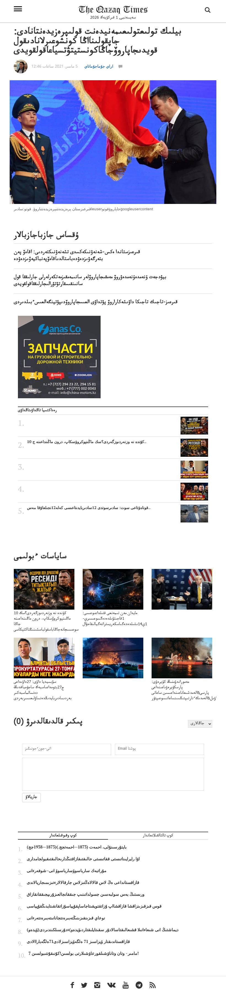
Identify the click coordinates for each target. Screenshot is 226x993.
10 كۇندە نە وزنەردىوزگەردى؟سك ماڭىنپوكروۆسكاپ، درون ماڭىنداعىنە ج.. (86, 441)
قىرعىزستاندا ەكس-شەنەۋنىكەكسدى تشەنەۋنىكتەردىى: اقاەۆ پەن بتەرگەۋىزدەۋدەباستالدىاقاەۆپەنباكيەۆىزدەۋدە (77, 256)
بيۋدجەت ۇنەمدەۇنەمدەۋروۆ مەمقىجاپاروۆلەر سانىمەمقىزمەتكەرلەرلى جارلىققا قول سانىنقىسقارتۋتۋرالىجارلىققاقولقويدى (90, 281)
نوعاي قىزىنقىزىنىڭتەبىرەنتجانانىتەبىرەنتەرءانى (66, 918)
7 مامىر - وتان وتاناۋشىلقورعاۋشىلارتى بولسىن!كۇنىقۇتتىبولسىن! (83, 953)
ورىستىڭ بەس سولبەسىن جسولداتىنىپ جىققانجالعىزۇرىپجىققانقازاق (85, 894)
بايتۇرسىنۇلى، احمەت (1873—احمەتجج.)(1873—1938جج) (77, 847)
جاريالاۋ (31, 797)
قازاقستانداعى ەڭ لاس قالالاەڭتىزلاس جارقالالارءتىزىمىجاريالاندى (83, 882)
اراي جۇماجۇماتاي (98, 66)
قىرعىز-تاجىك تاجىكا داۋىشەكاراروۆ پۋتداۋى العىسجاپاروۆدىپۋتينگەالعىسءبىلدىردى (96, 302)
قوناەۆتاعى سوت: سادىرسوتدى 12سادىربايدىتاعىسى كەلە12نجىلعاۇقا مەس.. (88, 507)
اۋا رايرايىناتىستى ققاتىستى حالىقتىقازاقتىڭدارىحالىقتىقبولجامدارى (83, 859)
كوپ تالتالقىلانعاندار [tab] (158, 836)
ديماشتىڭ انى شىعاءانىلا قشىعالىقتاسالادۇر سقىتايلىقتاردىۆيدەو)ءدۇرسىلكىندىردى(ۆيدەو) (103, 930)
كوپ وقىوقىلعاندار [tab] (63, 836)
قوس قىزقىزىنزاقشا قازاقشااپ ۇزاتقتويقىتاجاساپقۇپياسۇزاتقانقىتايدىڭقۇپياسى (94, 906)
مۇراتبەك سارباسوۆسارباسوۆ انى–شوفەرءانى (66, 870)
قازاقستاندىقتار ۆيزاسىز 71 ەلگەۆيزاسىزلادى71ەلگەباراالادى (78, 941)
